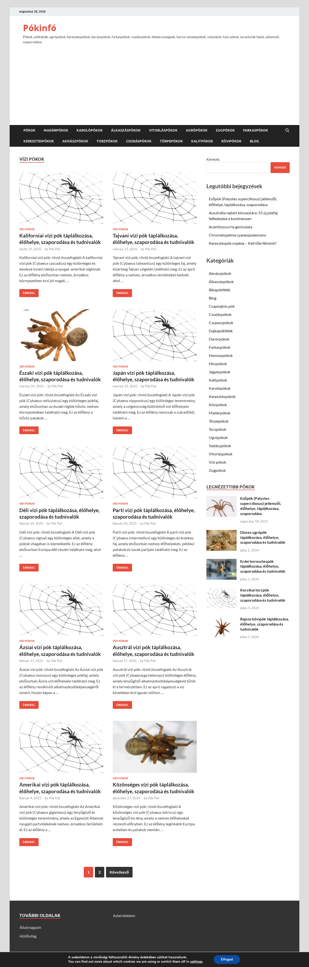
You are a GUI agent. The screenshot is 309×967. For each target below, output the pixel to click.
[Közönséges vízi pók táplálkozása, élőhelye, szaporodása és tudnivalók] (155, 747)
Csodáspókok (139, 141)
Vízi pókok (27, 229)
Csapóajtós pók (222, 306)
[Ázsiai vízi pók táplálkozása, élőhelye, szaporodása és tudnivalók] (61, 609)
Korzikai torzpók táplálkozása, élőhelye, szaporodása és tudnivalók (262, 595)
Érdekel (27, 292)
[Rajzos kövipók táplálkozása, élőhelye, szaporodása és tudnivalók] (221, 619)
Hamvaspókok (221, 355)
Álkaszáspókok (126, 130)
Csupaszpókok (221, 322)
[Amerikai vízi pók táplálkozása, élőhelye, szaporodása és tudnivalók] (61, 747)
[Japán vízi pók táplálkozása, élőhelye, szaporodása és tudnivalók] (155, 335)
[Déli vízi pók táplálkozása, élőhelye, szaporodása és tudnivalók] (61, 472)
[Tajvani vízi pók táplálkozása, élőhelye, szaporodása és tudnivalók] (155, 198)
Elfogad (227, 959)
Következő (119, 872)
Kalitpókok (202, 141)
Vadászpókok (220, 445)
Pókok (29, 130)
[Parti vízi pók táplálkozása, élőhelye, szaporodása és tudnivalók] (155, 472)
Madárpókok (56, 130)
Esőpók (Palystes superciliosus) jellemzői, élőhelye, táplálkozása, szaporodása (260, 505)
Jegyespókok (219, 371)
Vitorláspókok (163, 130)
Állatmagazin (30, 927)
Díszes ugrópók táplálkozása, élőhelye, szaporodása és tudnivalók (262, 537)
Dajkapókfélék (221, 330)
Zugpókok (225, 130)
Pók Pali (54, 249)
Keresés (213, 159)
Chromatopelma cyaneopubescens (237, 235)
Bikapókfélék (219, 289)
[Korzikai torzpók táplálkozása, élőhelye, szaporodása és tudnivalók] (221, 590)
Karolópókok (90, 130)
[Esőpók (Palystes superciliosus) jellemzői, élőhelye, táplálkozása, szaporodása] (221, 498)
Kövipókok (231, 141)
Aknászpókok (75, 141)
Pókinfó (39, 28)
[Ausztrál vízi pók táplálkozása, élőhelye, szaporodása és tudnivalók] (155, 609)
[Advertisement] (154, 82)
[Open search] (287, 130)
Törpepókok (171, 141)
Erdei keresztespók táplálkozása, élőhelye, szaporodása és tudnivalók (262, 566)
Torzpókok (107, 141)
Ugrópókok (197, 130)
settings (196, 962)
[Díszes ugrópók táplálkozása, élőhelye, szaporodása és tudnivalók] (221, 532)
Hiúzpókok (218, 363)
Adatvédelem (124, 915)
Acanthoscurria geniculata (230, 226)
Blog (254, 141)
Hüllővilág (28, 936)
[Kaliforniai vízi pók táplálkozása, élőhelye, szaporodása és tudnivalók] (61, 198)
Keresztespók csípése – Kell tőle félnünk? (242, 243)
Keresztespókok (38, 141)
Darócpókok (219, 339)
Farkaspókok (255, 130)
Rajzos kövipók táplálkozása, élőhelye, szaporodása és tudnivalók (264, 624)
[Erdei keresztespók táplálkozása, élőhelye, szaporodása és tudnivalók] (221, 561)
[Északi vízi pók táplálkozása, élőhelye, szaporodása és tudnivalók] (61, 335)
